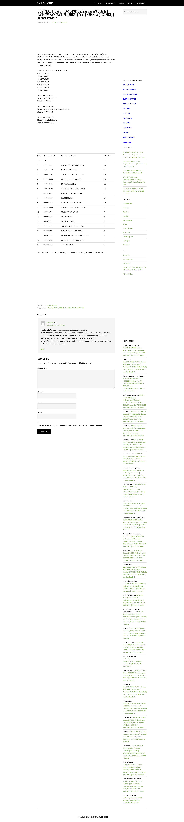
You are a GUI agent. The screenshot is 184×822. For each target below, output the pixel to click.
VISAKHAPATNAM (130, 94)
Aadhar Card (127, 204)
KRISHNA (126, 108)
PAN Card (126, 232)
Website (40, 412)
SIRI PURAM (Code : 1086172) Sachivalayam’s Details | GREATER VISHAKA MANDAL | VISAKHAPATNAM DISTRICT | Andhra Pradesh (134, 647)
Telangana (126, 241)
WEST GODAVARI (129, 104)
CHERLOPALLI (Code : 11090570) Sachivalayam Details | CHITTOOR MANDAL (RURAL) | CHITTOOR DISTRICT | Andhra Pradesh (134, 633)
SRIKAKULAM (128, 85)
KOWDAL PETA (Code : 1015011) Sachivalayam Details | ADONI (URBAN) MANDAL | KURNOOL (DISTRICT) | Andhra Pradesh (134, 600)
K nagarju (50, 322)
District (125, 212)
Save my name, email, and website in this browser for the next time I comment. (69, 425)
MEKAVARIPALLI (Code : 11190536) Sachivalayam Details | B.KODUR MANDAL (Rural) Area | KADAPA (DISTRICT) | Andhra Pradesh (134, 430)
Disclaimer (127, 263)
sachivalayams (52, 305)
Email (40, 402)
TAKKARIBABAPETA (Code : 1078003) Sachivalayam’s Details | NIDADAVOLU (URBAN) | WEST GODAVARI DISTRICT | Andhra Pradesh (135, 525)
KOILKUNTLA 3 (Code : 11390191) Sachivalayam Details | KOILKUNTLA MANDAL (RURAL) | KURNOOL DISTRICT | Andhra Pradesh (134, 675)
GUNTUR (126, 113)
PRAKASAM (127, 118)
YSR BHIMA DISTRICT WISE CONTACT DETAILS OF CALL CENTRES (133, 191)
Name (40, 392)
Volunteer (126, 245)
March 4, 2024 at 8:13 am (56, 325)
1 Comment (63, 22)
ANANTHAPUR (129, 137)
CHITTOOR (127, 128)
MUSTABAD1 (79, 308)
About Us (126, 255)
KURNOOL (127, 142)
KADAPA (126, 132)
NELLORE (126, 123)
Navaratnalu (127, 220)
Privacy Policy (128, 274)
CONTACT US (128, 259)
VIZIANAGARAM (129, 89)
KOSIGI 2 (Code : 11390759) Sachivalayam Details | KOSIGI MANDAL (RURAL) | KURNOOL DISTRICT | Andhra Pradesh (134, 459)
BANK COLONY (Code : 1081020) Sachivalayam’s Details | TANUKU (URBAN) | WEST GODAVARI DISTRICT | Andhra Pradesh (135, 736)
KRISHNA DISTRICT (66, 308)
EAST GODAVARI (129, 99)
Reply (43, 349)
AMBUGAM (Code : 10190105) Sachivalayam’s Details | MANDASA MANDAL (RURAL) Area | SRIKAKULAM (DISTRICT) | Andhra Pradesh (134, 475)
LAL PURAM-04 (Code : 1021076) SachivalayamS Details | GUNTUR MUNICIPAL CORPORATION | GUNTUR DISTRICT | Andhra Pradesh (134, 555)
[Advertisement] (76, 39)
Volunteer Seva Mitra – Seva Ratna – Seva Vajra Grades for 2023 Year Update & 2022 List (134, 154)
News (125, 224)
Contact (126, 208)
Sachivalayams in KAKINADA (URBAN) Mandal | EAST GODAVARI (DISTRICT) (133, 800)
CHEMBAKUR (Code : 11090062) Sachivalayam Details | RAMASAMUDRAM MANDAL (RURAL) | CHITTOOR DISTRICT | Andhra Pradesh (134, 445)
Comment (42, 368)
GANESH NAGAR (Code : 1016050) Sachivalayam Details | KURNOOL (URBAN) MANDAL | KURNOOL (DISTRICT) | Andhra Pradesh (134, 722)
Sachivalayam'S (45, 3)
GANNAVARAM (53, 308)
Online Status (128, 228)
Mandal (125, 216)
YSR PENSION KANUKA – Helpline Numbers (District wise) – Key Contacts (135, 163)
